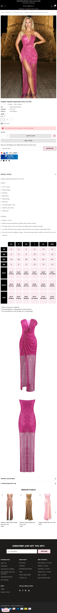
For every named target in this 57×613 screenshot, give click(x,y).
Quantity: (3, 132)
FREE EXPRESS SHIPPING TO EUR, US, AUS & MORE (28, 1)
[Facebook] (1, 160)
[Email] (3, 160)
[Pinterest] (9, 160)
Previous (24, 95)
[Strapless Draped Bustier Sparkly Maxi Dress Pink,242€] (9, 507)
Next (32, 95)
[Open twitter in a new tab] (20, 590)
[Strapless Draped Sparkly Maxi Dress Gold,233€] (28, 507)
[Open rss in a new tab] (29, 590)
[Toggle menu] (2, 6)
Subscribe (44, 551)
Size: (3, 116)
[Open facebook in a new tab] (22, 590)
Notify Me (49, 148)
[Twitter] (6, 160)
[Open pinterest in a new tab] (26, 590)
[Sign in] (52, 6)
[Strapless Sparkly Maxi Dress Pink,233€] (47, 507)
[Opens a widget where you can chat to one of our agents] (5, 610)
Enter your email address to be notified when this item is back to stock (18, 145)
